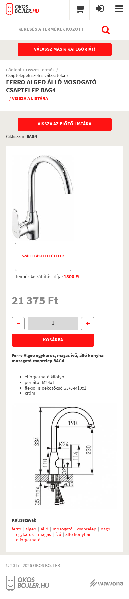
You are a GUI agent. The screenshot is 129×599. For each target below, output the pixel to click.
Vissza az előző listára (64, 124)
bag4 (105, 529)
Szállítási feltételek (43, 256)
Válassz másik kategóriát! (64, 49)
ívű (58, 535)
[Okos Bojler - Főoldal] (22, 7)
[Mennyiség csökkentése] (18, 323)
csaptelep (86, 529)
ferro (16, 529)
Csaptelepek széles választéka (35, 76)
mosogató (63, 529)
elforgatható (28, 540)
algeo (30, 529)
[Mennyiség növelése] (87, 323)
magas (44, 535)
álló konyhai (77, 535)
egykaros (25, 535)
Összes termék (40, 70)
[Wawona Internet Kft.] (106, 583)
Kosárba (53, 340)
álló (44, 529)
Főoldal (13, 70)
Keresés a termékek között (51, 29)
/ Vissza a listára (28, 99)
